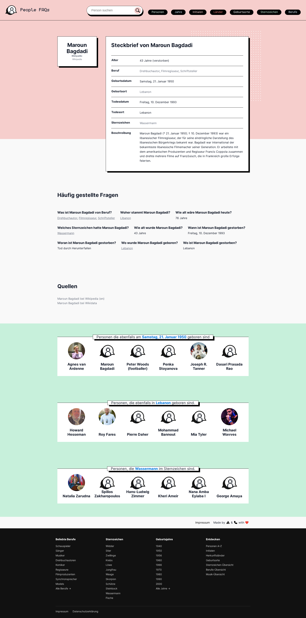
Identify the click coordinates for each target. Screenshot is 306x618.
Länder (218, 12)
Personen (158, 12)
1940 (159, 546)
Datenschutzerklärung (85, 611)
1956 (159, 555)
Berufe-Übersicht (216, 569)
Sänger (60, 550)
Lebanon (127, 248)
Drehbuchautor (150, 71)
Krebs (109, 560)
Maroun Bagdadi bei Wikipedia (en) (80, 298)
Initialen (198, 12)
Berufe (292, 12)
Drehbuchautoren (66, 560)
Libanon (125, 218)
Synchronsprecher (66, 579)
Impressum (202, 522)
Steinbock (111, 588)
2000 (159, 583)
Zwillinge (111, 555)
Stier (108, 550)
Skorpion (111, 579)
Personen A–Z (214, 546)
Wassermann (148, 123)
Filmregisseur (170, 71)
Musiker (60, 555)
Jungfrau (111, 569)
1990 (159, 579)
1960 (159, 560)
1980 (159, 574)
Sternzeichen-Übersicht (219, 564)
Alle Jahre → (163, 588)
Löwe (109, 564)
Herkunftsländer (215, 555)
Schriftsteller (188, 71)
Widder (110, 546)
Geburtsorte (241, 12)
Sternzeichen (269, 12)
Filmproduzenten (65, 574)
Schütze (110, 583)
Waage (110, 574)
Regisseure (62, 569)
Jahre (178, 12)
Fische (109, 597)
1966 (159, 564)
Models (60, 583)
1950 (159, 550)
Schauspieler (63, 546)
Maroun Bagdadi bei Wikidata (77, 303)
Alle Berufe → (63, 588)
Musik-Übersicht (215, 574)
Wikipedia (77, 59)
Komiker (60, 564)
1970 (159, 569)
